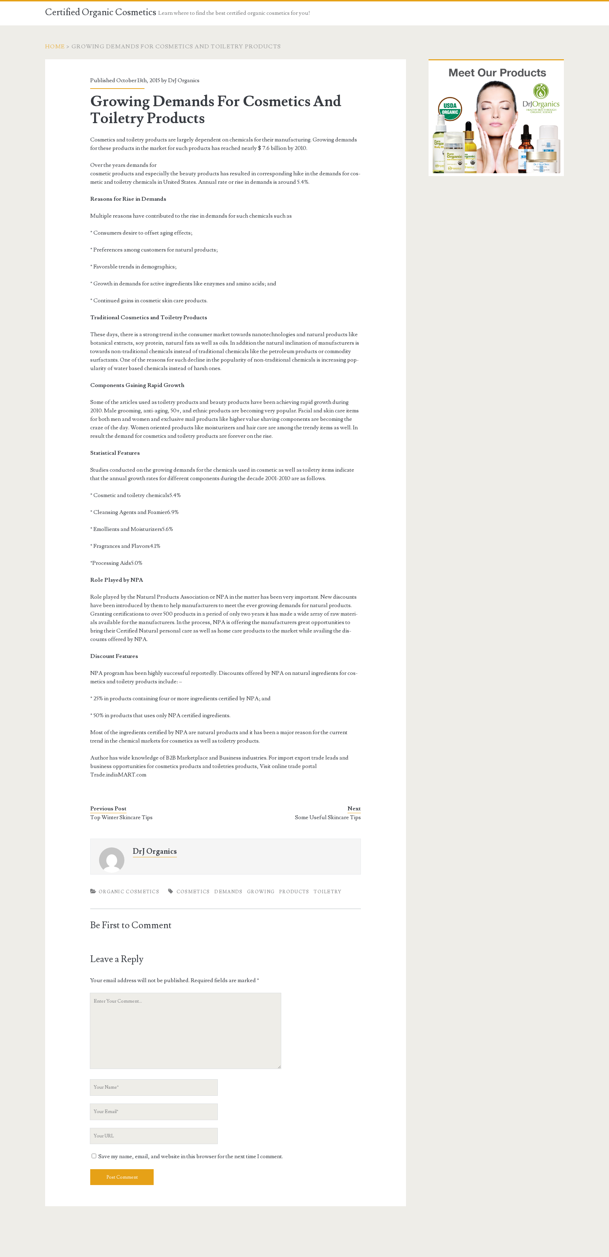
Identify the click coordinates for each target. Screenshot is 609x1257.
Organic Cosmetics (129, 892)
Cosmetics (193, 892)
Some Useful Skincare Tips (328, 817)
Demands (228, 892)
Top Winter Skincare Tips (121, 817)
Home (55, 46)
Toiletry (328, 892)
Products (294, 892)
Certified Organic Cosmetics (100, 12)
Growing (261, 892)
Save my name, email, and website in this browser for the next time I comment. (190, 1156)
